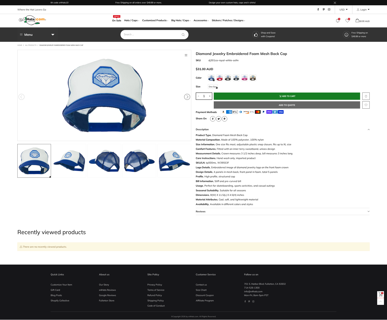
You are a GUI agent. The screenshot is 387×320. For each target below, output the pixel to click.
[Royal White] (211, 77)
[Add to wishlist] (366, 105)
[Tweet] (218, 118)
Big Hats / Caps (180, 20)
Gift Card (55, 289)
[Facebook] (318, 9)
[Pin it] (224, 118)
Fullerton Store (106, 300)
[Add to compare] (366, 96)
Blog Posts (56, 295)
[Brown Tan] (252, 77)
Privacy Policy (154, 284)
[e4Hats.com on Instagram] (253, 301)
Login (363, 9)
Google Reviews (107, 295)
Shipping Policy (155, 300)
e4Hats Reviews (107, 289)
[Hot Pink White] (244, 77)
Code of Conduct (156, 305)
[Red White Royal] (219, 77)
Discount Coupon (205, 295)
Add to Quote (287, 105)
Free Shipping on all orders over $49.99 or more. (129, 2)
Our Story (104, 284)
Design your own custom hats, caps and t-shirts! (223, 2)
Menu (28, 34)
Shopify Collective (60, 300)
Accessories (200, 20)
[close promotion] (335, 2)
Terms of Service (155, 289)
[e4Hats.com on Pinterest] (249, 301)
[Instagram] (329, 9)
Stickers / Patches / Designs (227, 20)
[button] (21, 96)
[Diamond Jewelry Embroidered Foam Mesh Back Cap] (104, 95)
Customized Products (154, 20)
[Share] (212, 118)
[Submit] (183, 34)
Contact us (201, 284)
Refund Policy (154, 295)
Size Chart (201, 289)
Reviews (200, 211)
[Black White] (227, 77)
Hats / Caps (131, 20)
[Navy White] (236, 77)
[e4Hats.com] (32, 20)
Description (202, 129)
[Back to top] (380, 301)
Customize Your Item (61, 284)
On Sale (116, 20)
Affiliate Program (205, 300)
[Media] (186, 55)
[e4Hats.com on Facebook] (245, 301)
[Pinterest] (323, 9)
